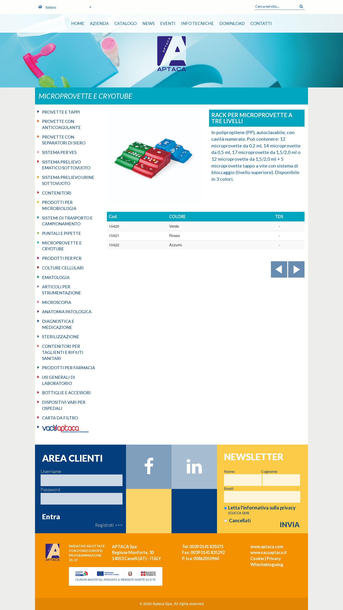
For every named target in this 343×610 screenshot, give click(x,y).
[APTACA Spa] (171, 53)
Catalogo (125, 23)
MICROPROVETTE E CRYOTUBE (62, 245)
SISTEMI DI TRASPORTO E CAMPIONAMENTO (67, 221)
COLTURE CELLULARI (63, 267)
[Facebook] (149, 467)
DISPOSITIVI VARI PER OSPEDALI (63, 405)
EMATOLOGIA (56, 277)
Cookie (257, 558)
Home (77, 23)
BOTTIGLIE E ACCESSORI (66, 392)
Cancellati (239, 520)
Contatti (261, 23)
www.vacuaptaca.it (268, 552)
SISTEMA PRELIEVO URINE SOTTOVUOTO (68, 180)
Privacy (274, 558)
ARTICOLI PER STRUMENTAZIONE (61, 289)
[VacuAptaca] (69, 428)
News (148, 23)
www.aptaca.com (266, 546)
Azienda (99, 23)
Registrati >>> (108, 525)
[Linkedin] (194, 467)
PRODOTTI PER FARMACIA (68, 367)
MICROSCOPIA (56, 302)
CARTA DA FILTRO (60, 417)
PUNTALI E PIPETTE (61, 233)
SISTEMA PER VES (59, 152)
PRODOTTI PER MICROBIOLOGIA (59, 205)
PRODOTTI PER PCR (61, 258)
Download (232, 23)
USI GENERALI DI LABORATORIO (58, 380)
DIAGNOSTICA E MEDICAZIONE (58, 324)
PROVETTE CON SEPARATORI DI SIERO (63, 140)
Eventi (167, 23)
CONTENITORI (56, 192)
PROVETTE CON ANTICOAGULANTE (61, 124)
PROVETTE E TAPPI (61, 112)
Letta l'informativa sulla (262, 510)
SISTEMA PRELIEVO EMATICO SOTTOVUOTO (66, 165)
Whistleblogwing (266, 564)
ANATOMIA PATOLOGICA (66, 311)
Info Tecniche (197, 23)
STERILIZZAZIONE (60, 336)
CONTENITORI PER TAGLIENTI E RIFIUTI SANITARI (62, 352)
